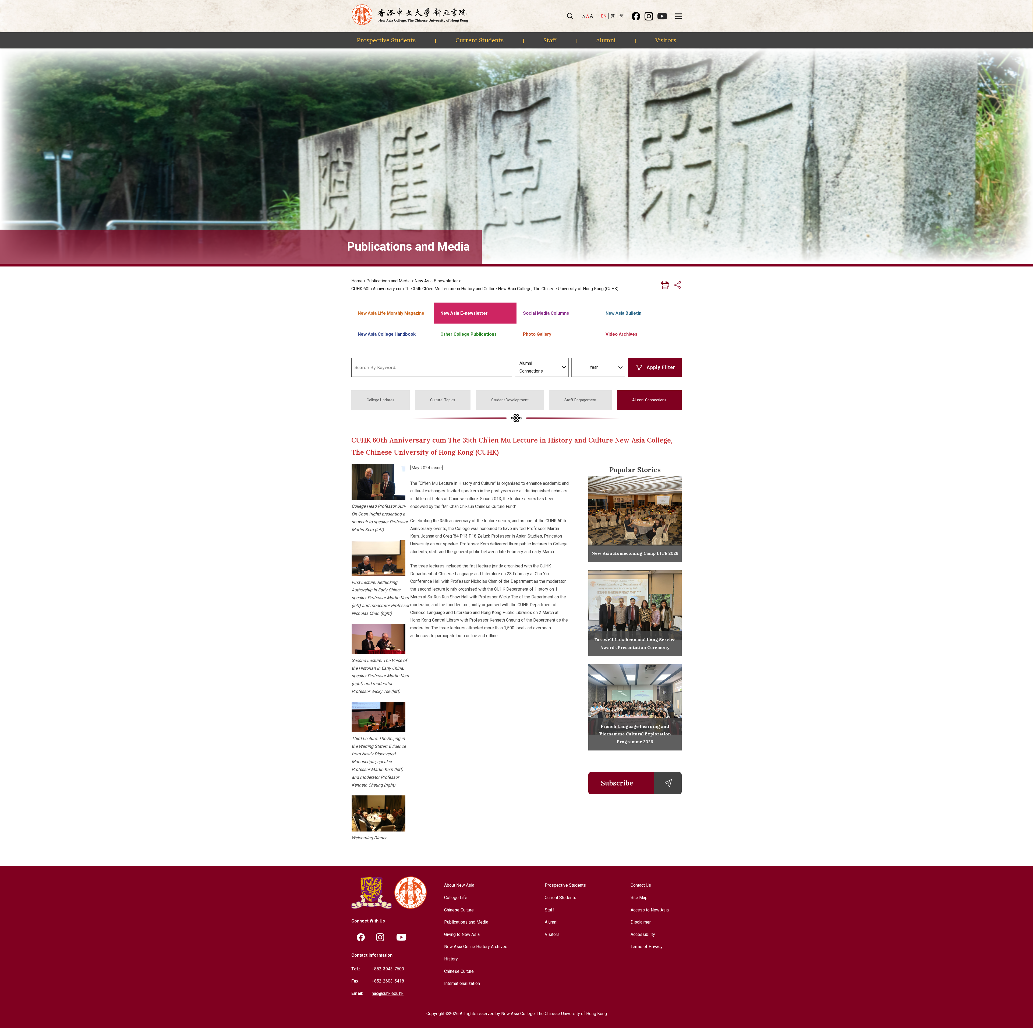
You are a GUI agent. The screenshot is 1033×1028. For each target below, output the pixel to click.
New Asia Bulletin (623, 313)
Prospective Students (386, 40)
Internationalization (462, 983)
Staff (549, 40)
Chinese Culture (459, 910)
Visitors (665, 40)
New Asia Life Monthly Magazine (391, 313)
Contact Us (641, 885)
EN (603, 16)
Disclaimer (641, 922)
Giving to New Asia (462, 934)
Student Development (510, 400)
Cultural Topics (442, 400)
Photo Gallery (537, 334)
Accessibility (643, 934)
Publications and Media (388, 280)
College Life (455, 897)
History (451, 959)
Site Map (639, 897)
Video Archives (621, 334)
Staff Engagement (580, 400)
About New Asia (459, 885)
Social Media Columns (546, 313)
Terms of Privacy (647, 946)
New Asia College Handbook (387, 334)
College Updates (380, 400)
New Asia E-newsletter (436, 280)
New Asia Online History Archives (475, 946)
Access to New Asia (650, 910)
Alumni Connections (649, 400)
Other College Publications (468, 334)
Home (357, 280)
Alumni (605, 40)
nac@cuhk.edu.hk (388, 993)
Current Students (479, 40)
